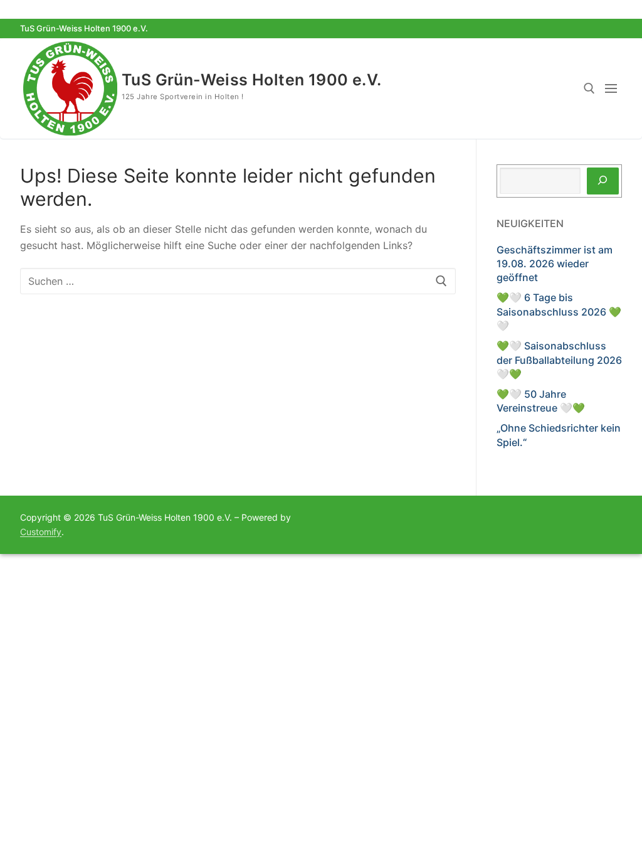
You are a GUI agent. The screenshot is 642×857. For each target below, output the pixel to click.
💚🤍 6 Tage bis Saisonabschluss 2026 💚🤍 (559, 311)
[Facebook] (589, 28)
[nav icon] (613, 88)
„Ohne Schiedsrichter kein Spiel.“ (559, 435)
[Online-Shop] (612, 28)
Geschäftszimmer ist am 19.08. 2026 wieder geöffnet (555, 263)
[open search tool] (589, 88)
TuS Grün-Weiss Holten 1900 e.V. (251, 79)
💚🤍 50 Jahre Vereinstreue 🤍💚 (541, 401)
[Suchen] (603, 181)
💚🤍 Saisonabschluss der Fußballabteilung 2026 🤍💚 (559, 359)
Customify (40, 531)
